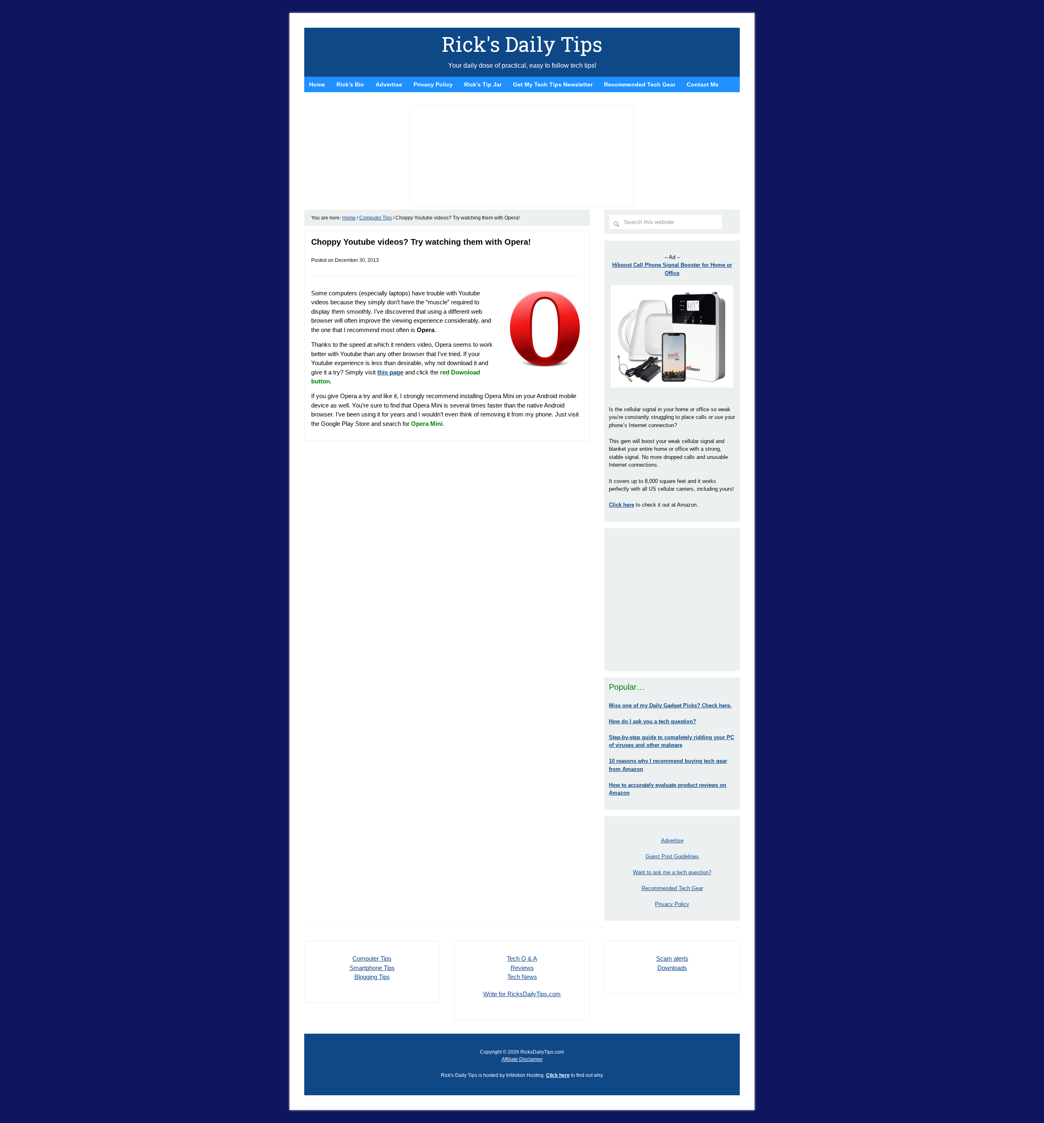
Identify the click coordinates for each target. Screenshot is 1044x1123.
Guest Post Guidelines (672, 856)
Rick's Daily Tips (522, 44)
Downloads (672, 967)
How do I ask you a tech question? (652, 721)
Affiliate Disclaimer (522, 1059)
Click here (558, 1075)
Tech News (522, 976)
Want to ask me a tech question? (672, 872)
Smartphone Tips (372, 967)
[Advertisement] (672, 600)
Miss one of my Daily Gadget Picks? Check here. (670, 705)
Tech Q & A (522, 958)
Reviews (522, 967)
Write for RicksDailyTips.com (522, 993)
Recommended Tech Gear (672, 888)
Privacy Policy (672, 904)
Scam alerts (672, 958)
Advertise (672, 840)
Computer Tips (372, 958)
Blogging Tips (372, 976)
